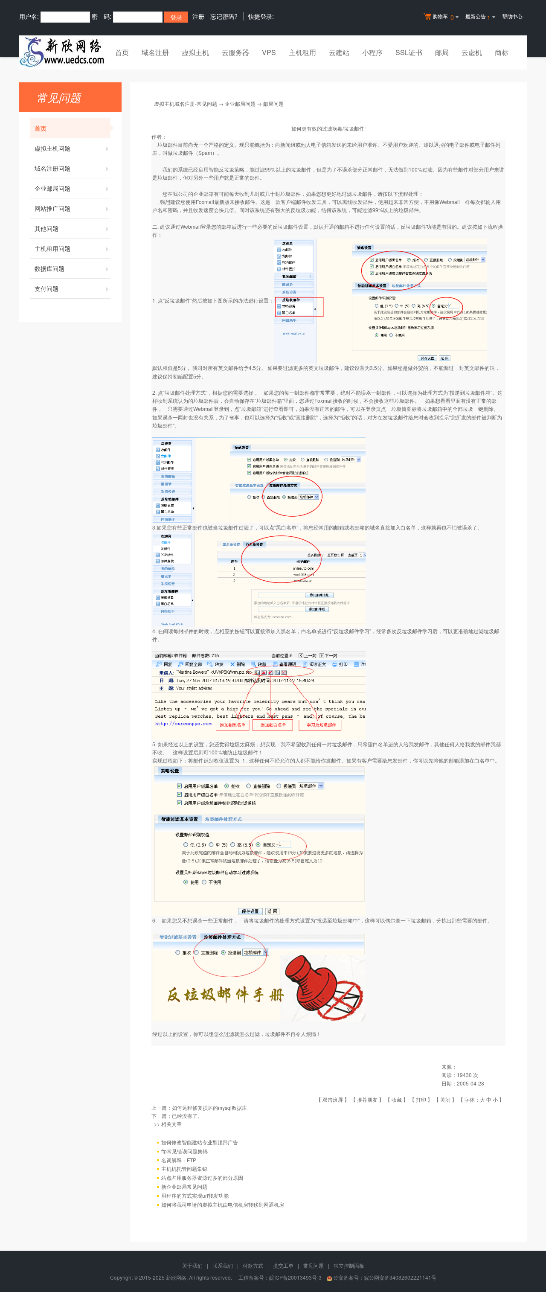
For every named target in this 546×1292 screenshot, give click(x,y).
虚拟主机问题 (52, 148)
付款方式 (253, 1265)
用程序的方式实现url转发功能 (195, 1195)
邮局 (442, 52)
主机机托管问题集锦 (184, 1168)
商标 (501, 52)
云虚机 (472, 52)
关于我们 (192, 1265)
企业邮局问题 (52, 188)
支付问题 (46, 288)
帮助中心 (512, 16)
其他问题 (46, 228)
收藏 (397, 1099)
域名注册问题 (52, 168)
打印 (421, 1099)
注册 (198, 16)
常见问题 (313, 1265)
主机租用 (302, 52)
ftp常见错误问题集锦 (184, 1151)
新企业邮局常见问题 (184, 1186)
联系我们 (222, 1265)
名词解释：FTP (178, 1160)
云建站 (339, 52)
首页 (122, 52)
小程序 (372, 52)
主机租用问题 (52, 248)
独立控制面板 (349, 1265)
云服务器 (235, 52)
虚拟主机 (195, 52)
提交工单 (283, 1265)
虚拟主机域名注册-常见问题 (185, 103)
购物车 (443, 16)
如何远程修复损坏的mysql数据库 (209, 1107)
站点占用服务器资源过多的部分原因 (202, 1177)
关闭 (445, 1099)
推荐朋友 (367, 1099)
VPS (269, 52)
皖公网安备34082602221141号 (400, 1277)
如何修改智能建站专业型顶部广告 (199, 1142)
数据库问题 (49, 268)
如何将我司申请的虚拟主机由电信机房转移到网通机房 (222, 1204)
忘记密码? (224, 16)
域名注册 (155, 52)
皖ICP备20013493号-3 (295, 1277)
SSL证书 (408, 52)
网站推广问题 (52, 208)
